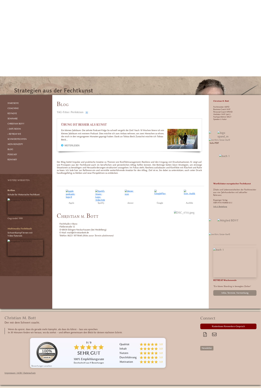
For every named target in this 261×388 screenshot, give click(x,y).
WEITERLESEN (71, 145)
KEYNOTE (12, 113)
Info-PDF (214, 143)
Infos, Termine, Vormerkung (234, 293)
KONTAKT (12, 159)
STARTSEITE (13, 103)
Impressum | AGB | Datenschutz (20, 373)
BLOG (10, 149)
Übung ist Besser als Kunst (84, 124)
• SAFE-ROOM (14, 129)
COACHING (13, 108)
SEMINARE (13, 118)
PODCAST (12, 154)
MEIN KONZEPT (15, 144)
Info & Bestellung (220, 207)
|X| (87, 112)
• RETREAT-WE (14, 134)
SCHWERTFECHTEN (17, 139)
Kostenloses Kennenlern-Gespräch (228, 326)
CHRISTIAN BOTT (16, 124)
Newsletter (207, 348)
